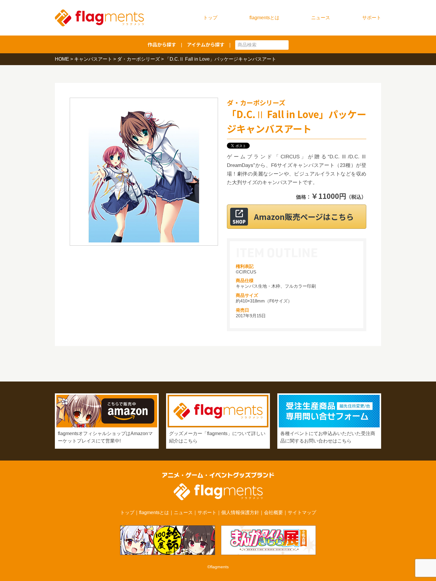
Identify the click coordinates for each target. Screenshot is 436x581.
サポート (371, 17)
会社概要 (273, 512)
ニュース (320, 17)
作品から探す (162, 44)
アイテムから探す (206, 44)
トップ (210, 17)
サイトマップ (302, 512)
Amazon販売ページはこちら (304, 216)
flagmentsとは (264, 17)
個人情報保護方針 (240, 512)
